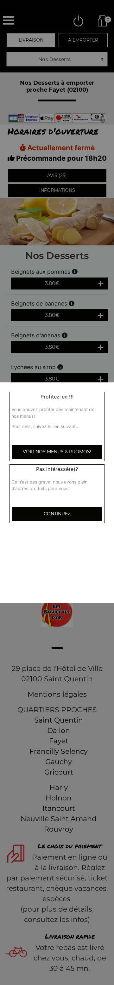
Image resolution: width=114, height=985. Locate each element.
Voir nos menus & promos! (57, 452)
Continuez (57, 514)
